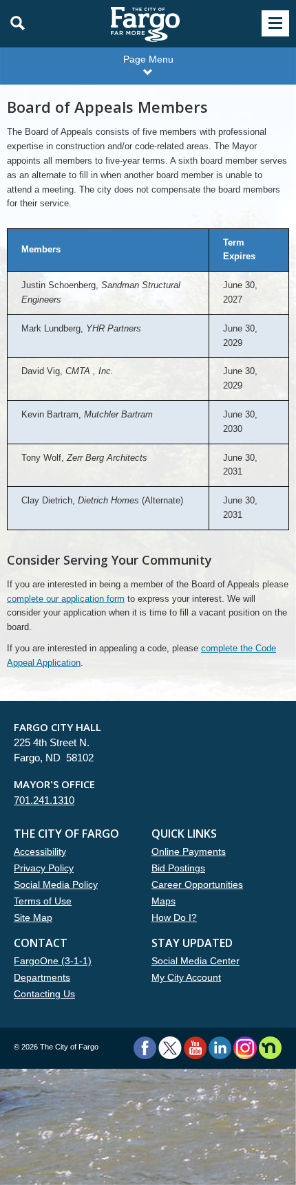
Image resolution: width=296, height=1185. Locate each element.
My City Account (186, 977)
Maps (163, 900)
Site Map (33, 917)
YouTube (195, 1048)
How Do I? (174, 917)
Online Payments (188, 851)
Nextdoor (270, 1048)
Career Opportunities (197, 884)
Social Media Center (195, 960)
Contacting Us (44, 993)
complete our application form (66, 599)
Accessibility (40, 851)
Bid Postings (178, 867)
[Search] (14, 23)
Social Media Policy (56, 884)
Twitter (170, 1048)
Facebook (145, 1048)
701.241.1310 (44, 800)
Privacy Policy (44, 867)
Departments (42, 977)
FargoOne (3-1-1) (53, 960)
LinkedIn (220, 1048)
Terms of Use (43, 900)
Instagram (244, 1048)
